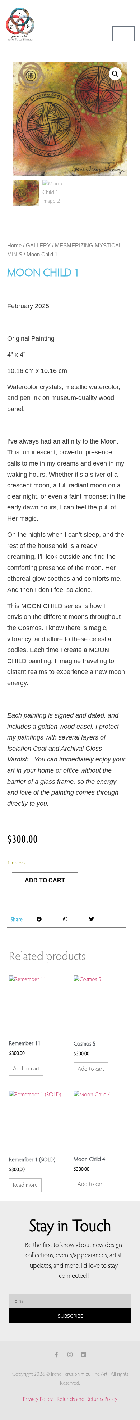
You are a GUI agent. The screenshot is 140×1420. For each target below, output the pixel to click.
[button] (130, 13)
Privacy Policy (38, 1399)
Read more (25, 1185)
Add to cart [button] (26, 1069)
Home (14, 245)
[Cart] (123, 33)
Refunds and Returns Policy (87, 1399)
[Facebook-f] (56, 1354)
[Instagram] (70, 1354)
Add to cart (45, 880)
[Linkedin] (84, 1354)
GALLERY (38, 245)
